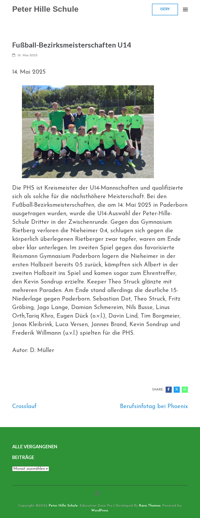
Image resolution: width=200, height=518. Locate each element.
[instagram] (97, 494)
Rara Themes (149, 506)
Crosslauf (24, 407)
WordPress (99, 510)
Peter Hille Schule (45, 9)
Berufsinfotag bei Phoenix (154, 407)
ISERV (165, 9)
